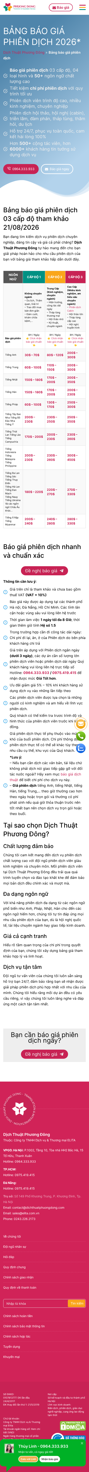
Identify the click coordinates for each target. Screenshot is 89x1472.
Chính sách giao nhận (18, 1277)
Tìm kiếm (77, 1303)
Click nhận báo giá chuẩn (34, 340)
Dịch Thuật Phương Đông (23, 52)
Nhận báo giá (49, 1459)
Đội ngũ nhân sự (14, 1246)
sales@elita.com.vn (25, 1213)
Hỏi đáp (8, 1257)
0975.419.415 (64, 672)
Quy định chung (14, 1267)
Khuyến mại (11, 1357)
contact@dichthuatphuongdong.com (38, 1207)
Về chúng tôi (12, 1236)
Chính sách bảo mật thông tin (24, 1326)
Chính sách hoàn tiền (18, 1316)
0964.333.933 (36, 672)
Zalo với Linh (28, 1459)
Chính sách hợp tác (16, 1336)
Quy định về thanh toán (19, 1287)
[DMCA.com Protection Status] (73, 1425)
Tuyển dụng (11, 1346)
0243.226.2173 (24, 1219)
